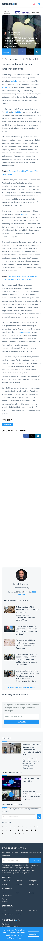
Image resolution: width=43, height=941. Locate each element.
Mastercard (6, 87)
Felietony (19, 881)
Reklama (19, 910)
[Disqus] (21, 474)
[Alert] (34, 4)
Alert (17, 893)
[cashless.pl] (9, 4)
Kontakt (18, 914)
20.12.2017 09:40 (14, 35)
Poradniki (19, 884)
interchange (25, 214)
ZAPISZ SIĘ (22, 722)
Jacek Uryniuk (14, 33)
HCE (6, 112)
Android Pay (17, 112)
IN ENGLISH (6, 51)
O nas (4, 910)
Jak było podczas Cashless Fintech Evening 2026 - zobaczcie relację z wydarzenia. (31, 795)
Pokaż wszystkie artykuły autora (21, 687)
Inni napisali (33, 884)
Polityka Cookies (8, 914)
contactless (25, 332)
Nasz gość (32, 881)
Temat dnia (6, 881)
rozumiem (33, 934)
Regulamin (33, 910)
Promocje (6, 738)
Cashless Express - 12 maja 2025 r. (30, 779)
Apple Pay (14, 81)
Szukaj (31, 893)
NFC (22, 252)
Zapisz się (35, 861)
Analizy (4, 884)
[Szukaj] (39, 4)
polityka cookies (14, 938)
